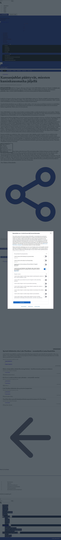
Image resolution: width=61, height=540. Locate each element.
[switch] (45, 256)
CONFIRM (22, 302)
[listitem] (30, 253)
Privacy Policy (37, 306)
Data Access (30, 306)
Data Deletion (23, 306)
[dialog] (30, 270)
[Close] (51, 233)
